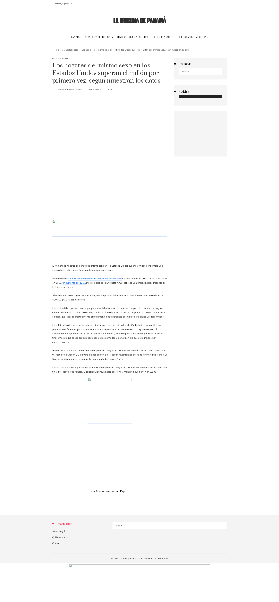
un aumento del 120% (74, 282)
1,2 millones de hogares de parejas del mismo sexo (95, 278)
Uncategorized (60, 59)
